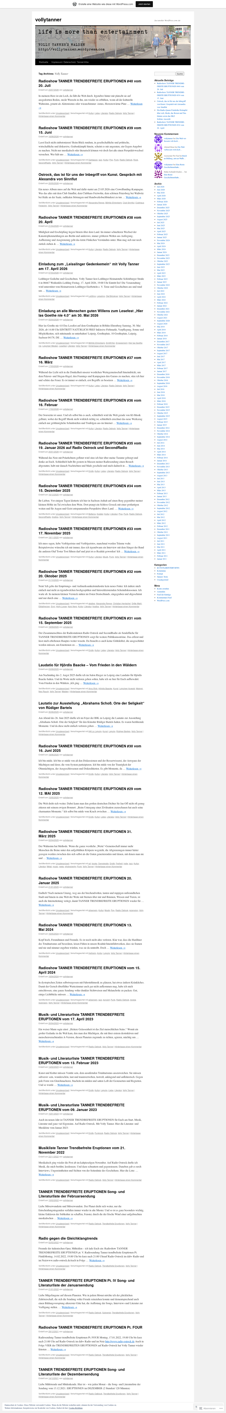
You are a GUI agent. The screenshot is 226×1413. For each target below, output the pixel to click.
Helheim (92, 953)
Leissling (101, 296)
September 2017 (163, 350)
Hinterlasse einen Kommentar (52, 116)
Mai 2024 (161, 243)
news (61, 866)
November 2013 (163, 466)
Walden (65, 691)
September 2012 (163, 508)
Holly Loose (61, 606)
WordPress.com (163, 600)
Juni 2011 (161, 544)
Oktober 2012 (162, 505)
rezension (133, 910)
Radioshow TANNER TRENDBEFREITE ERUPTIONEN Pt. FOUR (90, 1327)
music (55, 866)
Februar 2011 (162, 555)
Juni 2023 (161, 267)
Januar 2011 (162, 558)
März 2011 (161, 553)
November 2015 (163, 410)
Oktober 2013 (162, 469)
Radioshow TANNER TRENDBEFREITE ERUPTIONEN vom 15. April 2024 (89, 970)
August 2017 (162, 353)
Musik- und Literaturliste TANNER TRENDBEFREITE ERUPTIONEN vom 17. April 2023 (82, 1016)
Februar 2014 (162, 457)
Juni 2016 (161, 392)
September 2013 (163, 472)
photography (70, 866)
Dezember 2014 (163, 427)
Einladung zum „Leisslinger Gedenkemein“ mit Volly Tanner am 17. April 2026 (89, 266)
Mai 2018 (161, 326)
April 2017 (161, 362)
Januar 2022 (162, 305)
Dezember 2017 (163, 341)
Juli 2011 (160, 541)
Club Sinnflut (128, 202)
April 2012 (161, 520)
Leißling (92, 296)
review (133, 999)
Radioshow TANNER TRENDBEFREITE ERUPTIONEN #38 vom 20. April (90, 219)
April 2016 (161, 398)
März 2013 (161, 490)
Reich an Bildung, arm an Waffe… (175, 157)
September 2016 (163, 383)
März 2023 (161, 276)
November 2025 (163, 210)
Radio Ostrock (115, 113)
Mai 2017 (161, 359)
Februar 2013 (162, 493)
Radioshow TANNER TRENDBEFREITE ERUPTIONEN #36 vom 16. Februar (90, 402)
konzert (106, 999)
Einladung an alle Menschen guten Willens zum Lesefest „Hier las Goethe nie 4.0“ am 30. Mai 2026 (91, 313)
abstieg (92, 603)
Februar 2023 (162, 279)
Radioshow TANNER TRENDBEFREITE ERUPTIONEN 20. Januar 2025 (85, 880)
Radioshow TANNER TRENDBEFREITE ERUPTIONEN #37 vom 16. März (90, 359)
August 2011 (162, 538)
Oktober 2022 (162, 288)
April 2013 (161, 487)
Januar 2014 (162, 460)
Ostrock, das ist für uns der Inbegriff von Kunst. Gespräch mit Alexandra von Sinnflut (90, 176)
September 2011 (163, 535)
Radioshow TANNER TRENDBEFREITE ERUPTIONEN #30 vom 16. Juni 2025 (90, 748)
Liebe (97, 113)
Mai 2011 (161, 547)
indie (126, 863)
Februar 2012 (162, 526)
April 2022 (161, 296)
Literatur (104, 113)
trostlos (55, 516)
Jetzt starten (144, 4)
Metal (49, 866)
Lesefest (63, 345)
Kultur (91, 113)
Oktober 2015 (162, 413)
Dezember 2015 (163, 407)
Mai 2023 (161, 270)
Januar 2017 (162, 371)
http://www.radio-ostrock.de (120, 1341)
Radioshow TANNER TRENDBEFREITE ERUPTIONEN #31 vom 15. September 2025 (90, 620)
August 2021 (162, 317)
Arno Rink (93, 688)
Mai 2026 (161, 192)
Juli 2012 (160, 514)
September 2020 (163, 320)
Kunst (115, 688)
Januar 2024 (162, 252)
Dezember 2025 (163, 207)
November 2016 (163, 377)
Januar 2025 (162, 237)
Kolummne (161, 570)
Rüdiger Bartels (123, 731)
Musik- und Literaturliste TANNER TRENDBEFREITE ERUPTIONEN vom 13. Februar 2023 (82, 1060)
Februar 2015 (162, 421)
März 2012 (161, 523)
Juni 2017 (161, 356)
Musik (105, 556)
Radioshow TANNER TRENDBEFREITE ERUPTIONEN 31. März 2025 (85, 833)
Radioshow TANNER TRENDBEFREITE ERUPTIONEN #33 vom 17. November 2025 (90, 530)
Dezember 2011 (163, 529)
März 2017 (161, 365)
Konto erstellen (163, 588)
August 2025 (162, 219)
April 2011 (161, 550)
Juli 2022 (160, 290)
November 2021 (163, 311)
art (90, 863)
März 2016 (161, 401)
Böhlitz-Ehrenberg (113, 202)
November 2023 (163, 258)
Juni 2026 (161, 189)
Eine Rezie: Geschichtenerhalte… (174, 166)
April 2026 (161, 195)
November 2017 (163, 344)
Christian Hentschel (122, 603)
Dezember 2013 (163, 463)
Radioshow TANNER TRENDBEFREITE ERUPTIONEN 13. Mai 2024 (85, 927)
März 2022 (161, 299)
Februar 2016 (162, 404)
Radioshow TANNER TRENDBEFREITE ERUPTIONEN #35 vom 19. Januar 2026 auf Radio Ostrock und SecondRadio (90, 445)
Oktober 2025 (162, 213)
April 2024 (161, 246)
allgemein (93, 910)
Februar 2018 (162, 335)
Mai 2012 (161, 517)
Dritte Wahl (137, 603)
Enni (53, 606)
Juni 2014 (161, 445)
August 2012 (162, 511)
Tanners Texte (162, 576)
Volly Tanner (128, 113)
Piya (121, 513)
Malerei (139, 688)
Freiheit (119, 863)
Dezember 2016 (163, 374)
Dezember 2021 (163, 308)
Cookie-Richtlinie (76, 1408)
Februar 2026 (162, 201)
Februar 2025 (162, 234)
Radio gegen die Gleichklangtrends (68, 1238)
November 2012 (163, 502)
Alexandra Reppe (96, 202)
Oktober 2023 (162, 261)
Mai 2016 (161, 395)
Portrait (160, 573)
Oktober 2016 (162, 380)
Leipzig (112, 731)
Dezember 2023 (163, 255)
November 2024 (163, 240)
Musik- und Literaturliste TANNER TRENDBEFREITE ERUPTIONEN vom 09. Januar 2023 (82, 1107)
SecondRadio (45, 162)
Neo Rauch (44, 691)
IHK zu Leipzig (95, 731)
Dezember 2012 (163, 499)
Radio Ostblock (95, 1393)
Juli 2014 (160, 442)
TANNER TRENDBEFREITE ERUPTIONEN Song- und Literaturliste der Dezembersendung (82, 1371)
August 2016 (162, 386)
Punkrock (99, 1133)
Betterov (92, 513)
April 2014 (161, 451)
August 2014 (162, 439)
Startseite (43, 62)
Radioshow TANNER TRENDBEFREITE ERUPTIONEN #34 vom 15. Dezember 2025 (90, 488)
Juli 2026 (160, 186)
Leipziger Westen (50, 345)
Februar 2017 (162, 368)
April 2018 (161, 329)
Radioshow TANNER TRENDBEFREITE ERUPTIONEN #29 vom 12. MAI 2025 (90, 790)
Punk (116, 159)
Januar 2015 (162, 424)
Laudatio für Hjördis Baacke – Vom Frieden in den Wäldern (88, 664)
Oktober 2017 (162, 347)
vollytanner (48, 19)
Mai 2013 (161, 484)
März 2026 (161, 198)
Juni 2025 (161, 225)
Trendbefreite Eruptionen (113, 1223)
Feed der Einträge (164, 594)
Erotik (91, 471)
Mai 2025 (161, 228)
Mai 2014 (161, 448)
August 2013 (162, 475)
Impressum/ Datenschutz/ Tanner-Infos (70, 62)
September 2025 (163, 216)
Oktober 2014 (162, 433)
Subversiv (106, 1312)
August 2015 (162, 419)
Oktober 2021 (162, 314)
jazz (100, 159)
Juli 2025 (160, 222)
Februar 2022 (162, 302)
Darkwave (93, 159)
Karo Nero (72, 606)
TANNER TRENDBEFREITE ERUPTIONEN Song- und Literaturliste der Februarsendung (82, 1193)
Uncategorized (62, 113)
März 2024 (161, 249)
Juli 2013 (160, 478)
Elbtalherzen (44, 606)
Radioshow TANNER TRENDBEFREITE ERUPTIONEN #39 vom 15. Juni (90, 130)
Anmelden (161, 591)
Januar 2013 (162, 496)
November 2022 (163, 285)
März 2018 (161, 332)
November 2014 (163, 430)
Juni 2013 (161, 481)
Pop (111, 159)
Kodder (100, 513)
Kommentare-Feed (164, 597)
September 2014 (163, 436)
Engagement (121, 342)
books (94, 863)
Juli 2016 (160, 389)
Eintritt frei (110, 342)
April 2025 (161, 231)
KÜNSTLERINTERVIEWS (168, 567)
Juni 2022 (161, 293)
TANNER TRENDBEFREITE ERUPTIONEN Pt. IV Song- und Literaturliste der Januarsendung (87, 1282)
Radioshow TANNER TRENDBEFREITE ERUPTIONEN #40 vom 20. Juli (90, 83)
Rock (135, 159)
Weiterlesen (75, 154)
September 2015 (163, 416)
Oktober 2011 (162, 532)
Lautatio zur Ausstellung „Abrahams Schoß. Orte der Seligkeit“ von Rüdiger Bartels (91, 705)
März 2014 (161, 454)
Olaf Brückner (112, 296)
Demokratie (103, 863)
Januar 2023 (162, 282)
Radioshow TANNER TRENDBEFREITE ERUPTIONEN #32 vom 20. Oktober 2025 (90, 573)
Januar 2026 (162, 204)
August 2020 (162, 323)
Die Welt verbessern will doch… (175, 139)
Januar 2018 (162, 338)
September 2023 (163, 264)
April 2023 (161, 273)
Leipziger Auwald (127, 688)
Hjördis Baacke (105, 688)
